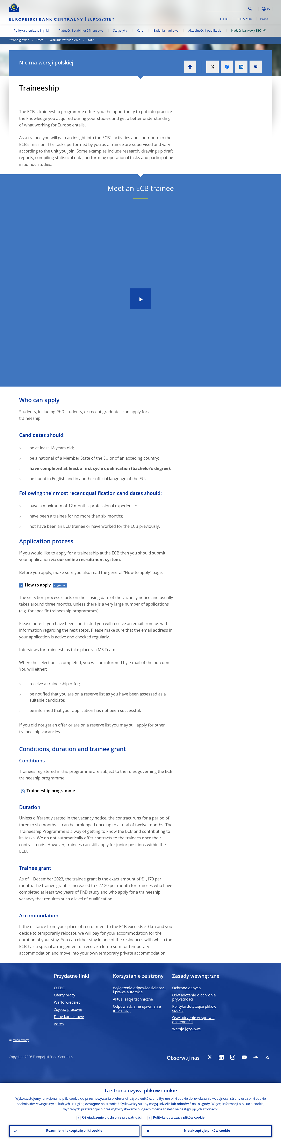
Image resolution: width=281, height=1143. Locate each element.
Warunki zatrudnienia (65, 40)
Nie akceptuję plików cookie (207, 1131)
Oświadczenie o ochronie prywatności (112, 1117)
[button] (257, 8)
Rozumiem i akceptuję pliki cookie (74, 1131)
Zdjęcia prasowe (68, 1010)
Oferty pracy (64, 995)
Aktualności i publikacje (204, 30)
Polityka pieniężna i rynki (31, 30)
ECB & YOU (244, 19)
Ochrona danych (186, 988)
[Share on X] (212, 67)
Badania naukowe (165, 30)
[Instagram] (233, 1057)
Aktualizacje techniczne (133, 999)
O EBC (224, 19)
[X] (210, 1057)
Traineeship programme (51, 791)
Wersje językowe (186, 1029)
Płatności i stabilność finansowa (81, 30)
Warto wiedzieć (67, 1002)
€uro (140, 30)
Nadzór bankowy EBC (246, 30)
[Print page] (190, 67)
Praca (264, 19)
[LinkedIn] (221, 1057)
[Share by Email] (256, 67)
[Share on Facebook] (227, 67)
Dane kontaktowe (69, 1017)
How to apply (38, 585)
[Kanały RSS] (267, 1057)
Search (250, 8)
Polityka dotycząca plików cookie (178, 1117)
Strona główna (19, 40)
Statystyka (120, 30)
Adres (59, 1024)
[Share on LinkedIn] (241, 67)
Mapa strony (21, 1040)
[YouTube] (244, 1057)
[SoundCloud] (256, 1057)
